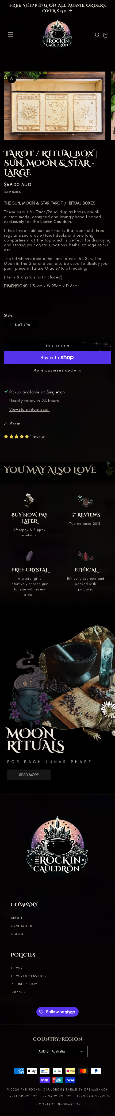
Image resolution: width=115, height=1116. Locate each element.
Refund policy (24, 1096)
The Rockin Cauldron (41, 1089)
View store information (29, 409)
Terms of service (93, 1096)
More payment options (57, 370)
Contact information (60, 1104)
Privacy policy (57, 1096)
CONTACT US (22, 926)
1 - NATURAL (21, 324)
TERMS (16, 968)
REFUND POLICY (24, 984)
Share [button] (15, 423)
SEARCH (17, 934)
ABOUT (16, 918)
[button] (11, 34)
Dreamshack (96, 1089)
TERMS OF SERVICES (28, 976)
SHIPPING (18, 992)
